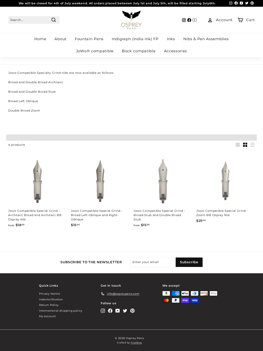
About (60, 39)
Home (40, 39)
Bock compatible (139, 51)
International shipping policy (60, 310)
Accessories (175, 51)
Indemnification (51, 299)
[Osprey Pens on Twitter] (125, 311)
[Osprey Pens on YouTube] (117, 311)
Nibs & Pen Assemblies (206, 39)
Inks (171, 39)
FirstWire (136, 342)
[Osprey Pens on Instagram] (103, 311)
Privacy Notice (49, 293)
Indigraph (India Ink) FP (135, 39)
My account (47, 316)
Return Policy (49, 305)
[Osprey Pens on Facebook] (110, 311)
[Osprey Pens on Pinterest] (132, 311)
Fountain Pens (89, 39)
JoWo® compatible (95, 51)
